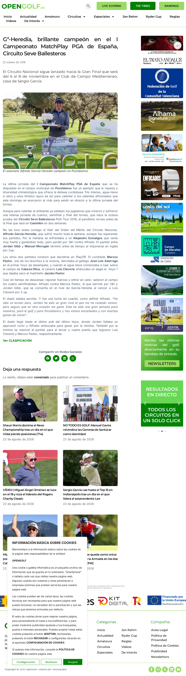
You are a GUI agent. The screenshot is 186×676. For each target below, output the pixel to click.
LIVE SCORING (111, 6)
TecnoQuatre (59, 669)
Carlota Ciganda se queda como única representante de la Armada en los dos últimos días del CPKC (90, 559)
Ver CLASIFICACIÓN (17, 340)
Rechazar (51, 662)
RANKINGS (172, 6)
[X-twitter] (165, 669)
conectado (41, 377)
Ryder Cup (153, 16)
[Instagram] (158, 669)
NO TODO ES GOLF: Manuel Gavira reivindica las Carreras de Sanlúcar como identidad (87, 430)
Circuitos (74, 16)
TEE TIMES (143, 6)
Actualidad (28, 16)
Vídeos (11, 21)
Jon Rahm (130, 16)
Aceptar (73, 662)
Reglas (175, 16)
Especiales (102, 16)
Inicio (8, 16)
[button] (88, 6)
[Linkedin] (172, 669)
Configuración (26, 662)
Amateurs (52, 16)
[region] (47, 603)
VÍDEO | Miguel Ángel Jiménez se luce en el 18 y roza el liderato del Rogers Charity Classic (29, 494)
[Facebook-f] (151, 669)
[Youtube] (178, 669)
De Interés (32, 21)
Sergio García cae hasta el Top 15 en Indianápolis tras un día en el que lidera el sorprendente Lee (87, 494)
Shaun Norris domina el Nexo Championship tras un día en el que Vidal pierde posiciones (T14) (28, 430)
